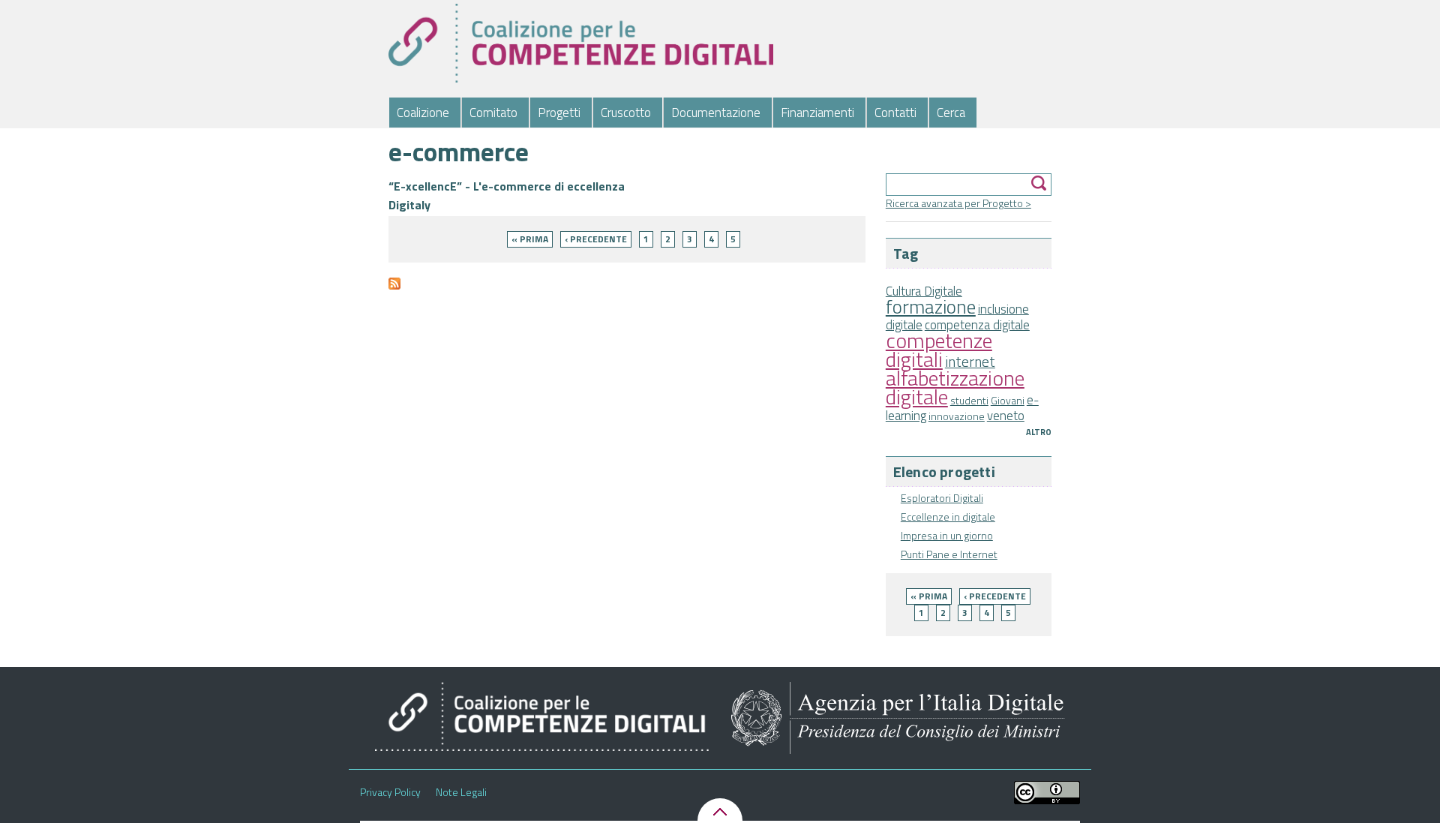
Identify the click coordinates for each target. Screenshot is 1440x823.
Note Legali (461, 792)
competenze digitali (939, 349)
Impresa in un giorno (947, 535)
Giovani (1007, 400)
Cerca (951, 112)
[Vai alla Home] (580, 43)
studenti (969, 400)
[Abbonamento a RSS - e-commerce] (394, 290)
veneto (1005, 415)
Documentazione (715, 112)
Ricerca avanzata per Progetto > (958, 203)
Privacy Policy (390, 792)
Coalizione (423, 112)
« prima (928, 596)
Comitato (494, 112)
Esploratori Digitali (942, 498)
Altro (1039, 432)
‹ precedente (995, 596)
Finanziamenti (817, 112)
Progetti (559, 112)
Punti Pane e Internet (949, 554)
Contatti (895, 112)
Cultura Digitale (924, 291)
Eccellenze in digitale (948, 516)
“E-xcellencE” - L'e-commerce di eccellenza (506, 186)
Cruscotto (626, 112)
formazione (931, 306)
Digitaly (409, 205)
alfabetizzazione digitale (955, 387)
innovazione (956, 416)
